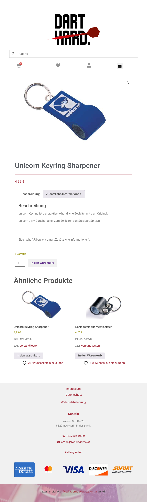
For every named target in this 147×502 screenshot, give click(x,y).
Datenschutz (73, 394)
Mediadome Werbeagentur (80, 491)
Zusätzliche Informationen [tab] (63, 193)
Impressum (73, 388)
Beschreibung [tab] (30, 193)
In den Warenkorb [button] (28, 355)
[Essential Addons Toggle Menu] (134, 6)
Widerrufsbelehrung (73, 402)
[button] (120, 66)
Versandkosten (29, 345)
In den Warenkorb (42, 262)
